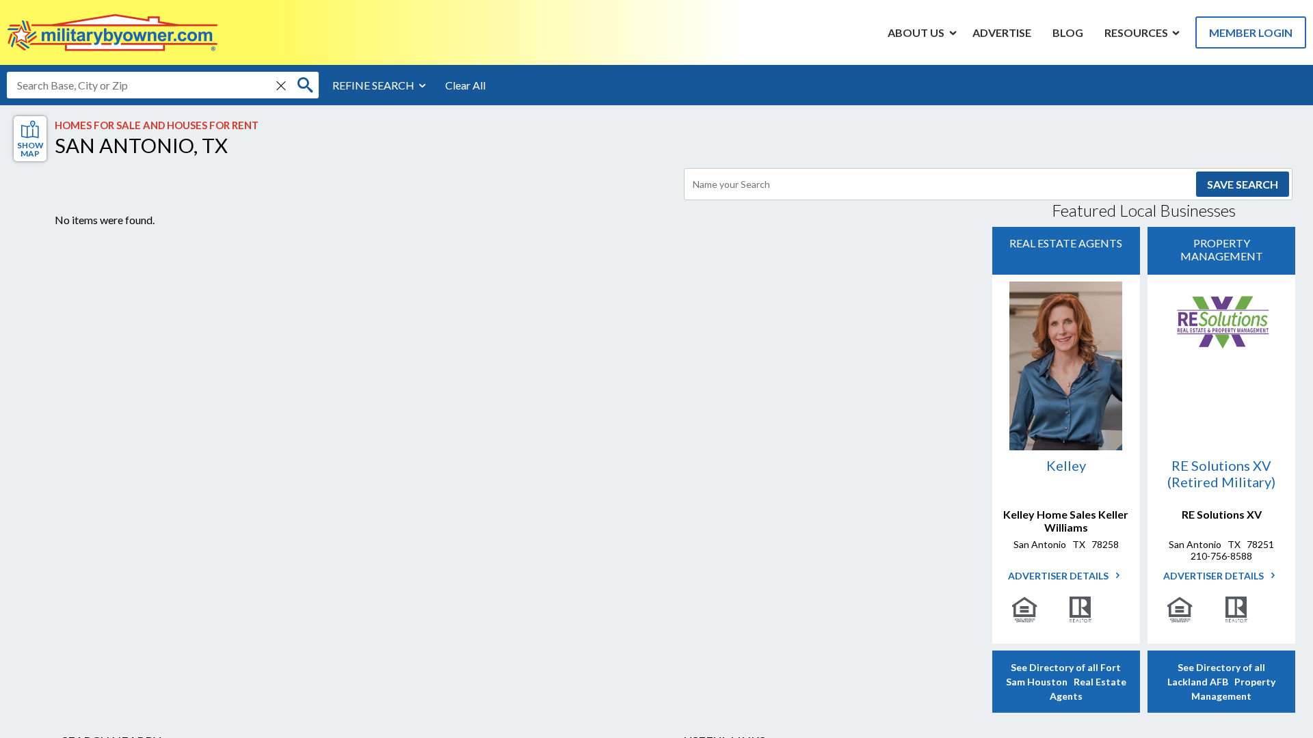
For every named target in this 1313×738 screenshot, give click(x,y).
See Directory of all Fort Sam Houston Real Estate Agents (1066, 681)
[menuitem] (916, 32)
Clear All (465, 85)
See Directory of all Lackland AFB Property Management (1221, 681)
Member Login (1250, 32)
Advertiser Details (1059, 576)
